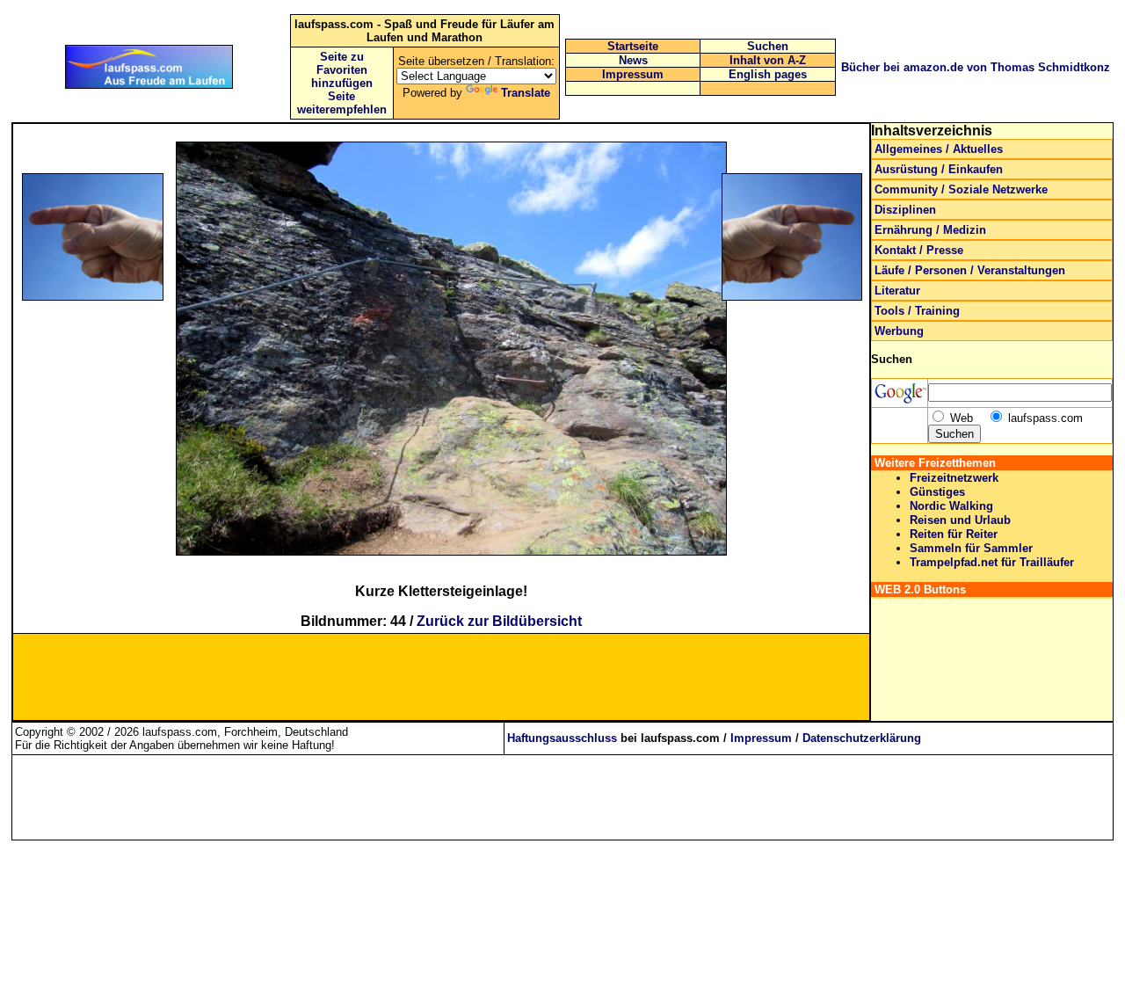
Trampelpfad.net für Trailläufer (992, 562)
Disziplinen (905, 209)
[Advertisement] (109, 418)
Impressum (633, 74)
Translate (525, 92)
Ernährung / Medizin (930, 229)
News (633, 60)
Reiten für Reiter (954, 534)
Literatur (897, 290)
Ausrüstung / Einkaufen (939, 169)
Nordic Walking (951, 506)
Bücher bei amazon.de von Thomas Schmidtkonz (975, 67)
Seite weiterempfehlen (342, 103)
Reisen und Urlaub (960, 520)
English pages (768, 74)
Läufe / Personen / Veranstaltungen (970, 270)
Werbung (899, 331)
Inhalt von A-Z (767, 60)
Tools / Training (917, 310)
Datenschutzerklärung (861, 738)
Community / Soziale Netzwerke (961, 189)
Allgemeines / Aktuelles (939, 149)
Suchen (767, 46)
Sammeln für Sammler (971, 548)
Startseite (632, 46)
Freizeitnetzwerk (954, 477)
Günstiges (937, 491)
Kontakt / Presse (919, 250)
